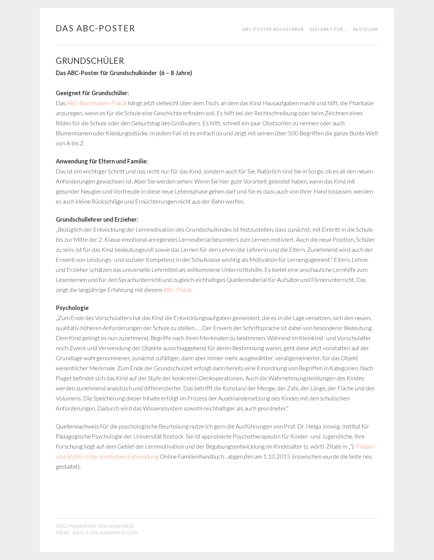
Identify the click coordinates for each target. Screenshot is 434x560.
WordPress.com (118, 532)
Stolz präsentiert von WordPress (95, 526)
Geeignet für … (328, 29)
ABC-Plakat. (178, 289)
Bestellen (365, 29)
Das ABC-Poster (96, 28)
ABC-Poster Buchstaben (273, 29)
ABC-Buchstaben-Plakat (97, 102)
